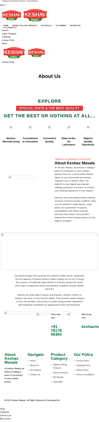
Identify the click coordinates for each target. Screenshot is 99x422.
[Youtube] (14, 392)
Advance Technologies (70, 400)
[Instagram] (21, 392)
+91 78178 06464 (56, 330)
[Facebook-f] (8, 392)
